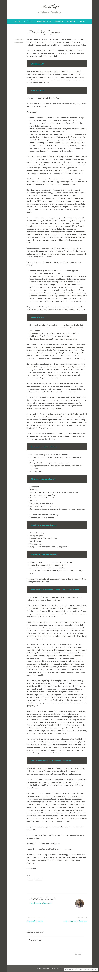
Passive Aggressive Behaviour (75, 919)
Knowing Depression (36, 919)
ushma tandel (19, 43)
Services (59, 21)
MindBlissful (49, 6)
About (82, 21)
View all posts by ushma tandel (40, 903)
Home (17, 21)
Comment (78, 954)
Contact (71, 21)
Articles (28, 21)
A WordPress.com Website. (49, 968)
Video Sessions (44, 21)
